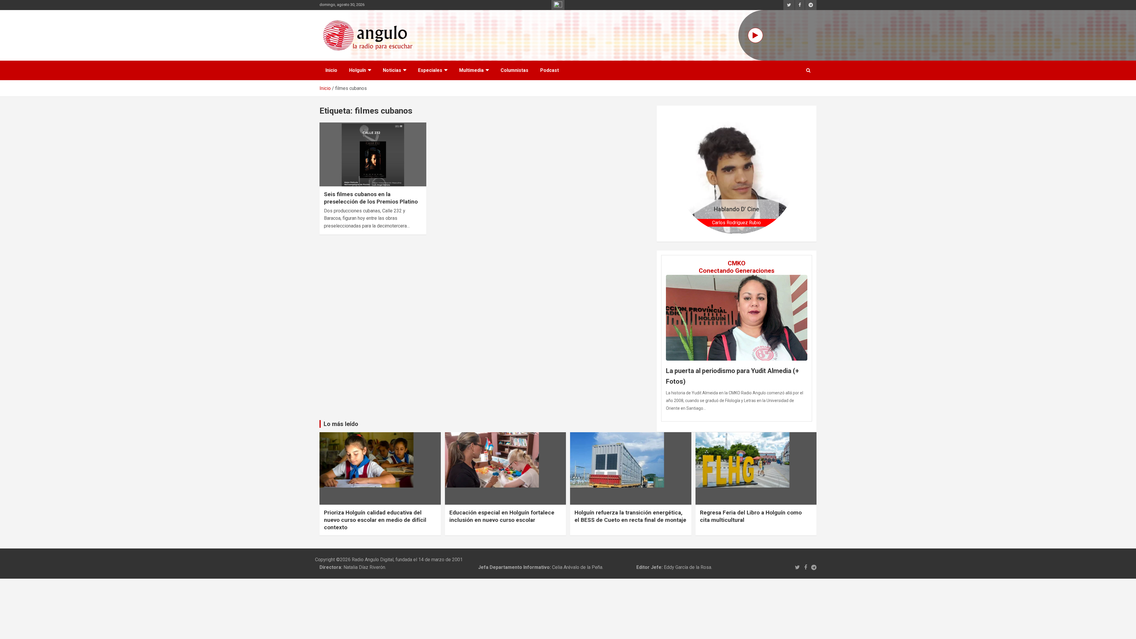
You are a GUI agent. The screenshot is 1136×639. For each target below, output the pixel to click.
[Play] (755, 35)
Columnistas (514, 70)
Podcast (549, 70)
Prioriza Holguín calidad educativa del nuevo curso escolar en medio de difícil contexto (375, 519)
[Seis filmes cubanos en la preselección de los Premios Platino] (373, 154)
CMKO (737, 263)
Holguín (357, 70)
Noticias (392, 70)
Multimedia (471, 70)
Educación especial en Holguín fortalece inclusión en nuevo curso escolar (501, 516)
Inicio (331, 70)
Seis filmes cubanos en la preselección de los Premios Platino (371, 198)
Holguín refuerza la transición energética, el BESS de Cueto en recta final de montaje (630, 516)
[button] (685, 173)
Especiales (430, 70)
